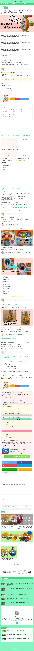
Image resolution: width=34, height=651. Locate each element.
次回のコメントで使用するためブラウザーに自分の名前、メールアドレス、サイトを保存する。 (16, 506)
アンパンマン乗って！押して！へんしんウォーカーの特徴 (13, 109)
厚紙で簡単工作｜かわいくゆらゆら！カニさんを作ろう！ (17, 634)
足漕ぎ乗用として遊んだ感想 (9, 116)
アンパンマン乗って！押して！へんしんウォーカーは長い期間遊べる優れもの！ (16, 118)
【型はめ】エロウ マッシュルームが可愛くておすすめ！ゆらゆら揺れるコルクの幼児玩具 (25, 527)
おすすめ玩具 (21, 3)
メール (3, 499)
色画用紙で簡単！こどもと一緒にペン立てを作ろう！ (16, 630)
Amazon (12, 98)
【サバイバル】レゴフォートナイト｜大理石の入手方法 (16, 594)
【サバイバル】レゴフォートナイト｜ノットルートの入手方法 (17, 598)
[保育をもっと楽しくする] (17, 1)
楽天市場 (17, 98)
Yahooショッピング (24, 98)
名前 (3, 495)
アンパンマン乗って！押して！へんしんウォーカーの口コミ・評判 (14, 111)
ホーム (12, 645)
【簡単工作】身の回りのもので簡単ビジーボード (11, 79)
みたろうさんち (17, 648)
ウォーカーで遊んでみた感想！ (9, 114)
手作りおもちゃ (7, 3)
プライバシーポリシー (20, 645)
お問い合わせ (15, 645)
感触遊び (25, 3)
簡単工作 (2, 3)
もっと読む (17, 564)
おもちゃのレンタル (14, 3)
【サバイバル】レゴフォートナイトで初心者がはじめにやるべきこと (18, 602)
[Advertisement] (17, 127)
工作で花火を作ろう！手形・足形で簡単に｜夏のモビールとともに (19, 638)
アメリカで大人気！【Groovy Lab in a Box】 (17, 456)
